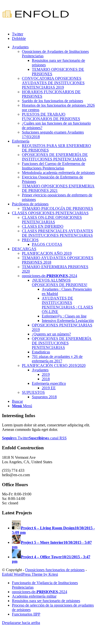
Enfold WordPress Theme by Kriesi (30, 574)
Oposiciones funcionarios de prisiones (55, 570)
